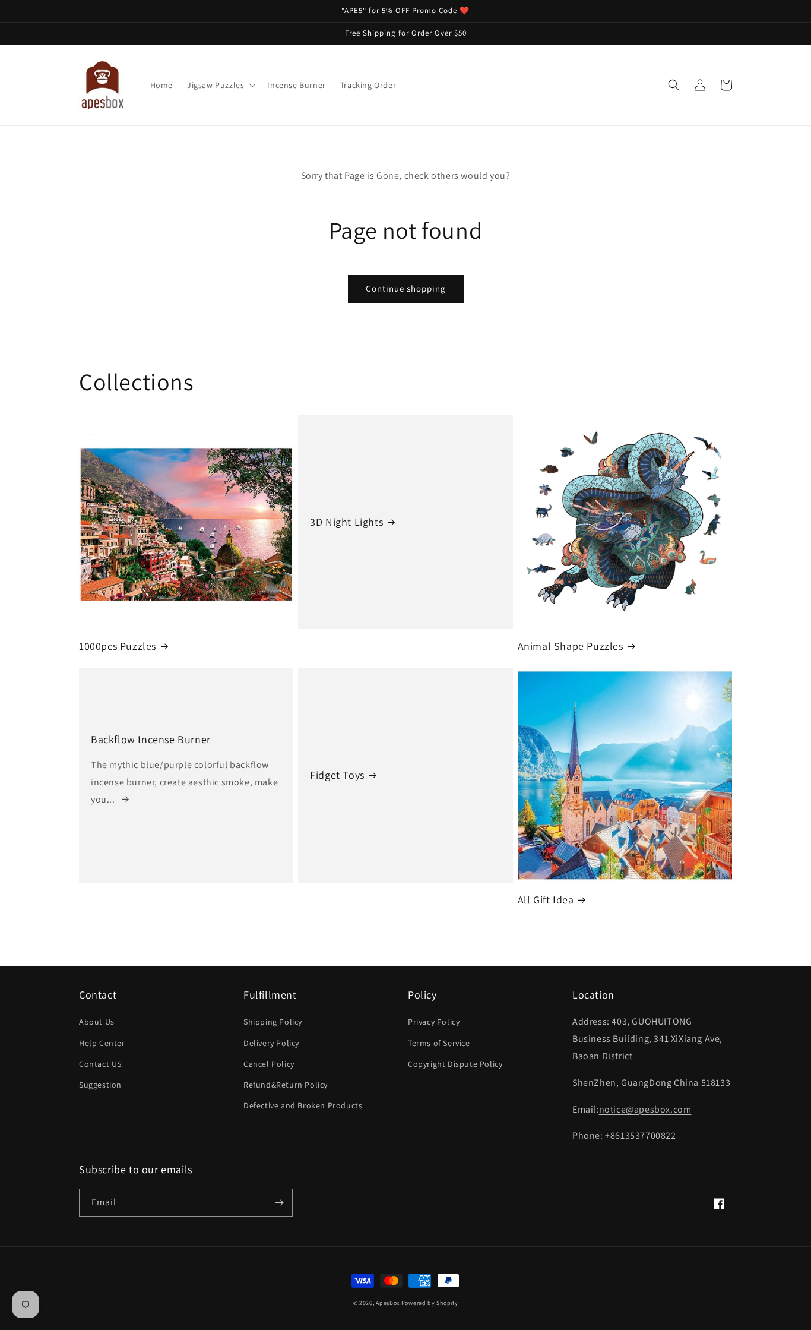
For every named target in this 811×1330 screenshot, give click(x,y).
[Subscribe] (279, 1203)
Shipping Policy (272, 1021)
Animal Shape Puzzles (570, 646)
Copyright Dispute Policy (455, 1064)
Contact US (100, 1064)
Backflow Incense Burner (151, 739)
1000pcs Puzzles (117, 646)
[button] (220, 84)
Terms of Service (439, 1043)
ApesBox (388, 1303)
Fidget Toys (337, 775)
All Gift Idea (546, 899)
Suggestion (100, 1084)
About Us (97, 1021)
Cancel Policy (268, 1064)
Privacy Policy (434, 1021)
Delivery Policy (271, 1043)
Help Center (102, 1043)
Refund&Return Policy (285, 1084)
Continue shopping (406, 288)
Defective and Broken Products (302, 1105)
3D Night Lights (346, 522)
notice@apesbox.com (645, 1109)
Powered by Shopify (429, 1303)
